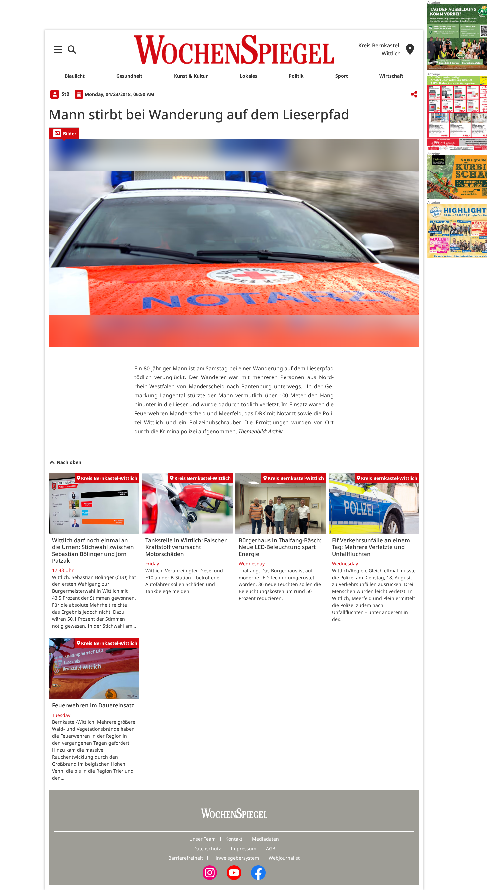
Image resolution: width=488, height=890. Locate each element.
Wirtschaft (391, 76)
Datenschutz (207, 848)
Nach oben (68, 462)
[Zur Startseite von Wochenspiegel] (234, 49)
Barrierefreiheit (185, 858)
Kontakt (233, 839)
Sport (341, 76)
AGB (270, 848)
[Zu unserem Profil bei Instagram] (210, 872)
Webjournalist (284, 858)
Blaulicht (75, 76)
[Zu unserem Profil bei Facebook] (258, 872)
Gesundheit (129, 76)
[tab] (64, 133)
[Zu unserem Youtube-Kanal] (234, 872)
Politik (296, 76)
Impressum (243, 848)
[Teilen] (414, 94)
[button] (58, 49)
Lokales (248, 76)
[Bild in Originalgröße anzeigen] (234, 243)
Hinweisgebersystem (235, 858)
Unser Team (202, 839)
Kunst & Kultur (191, 76)
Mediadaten (265, 839)
